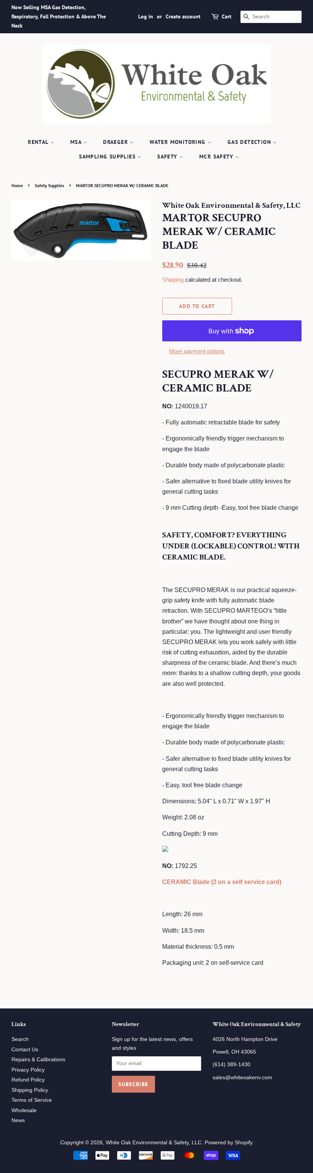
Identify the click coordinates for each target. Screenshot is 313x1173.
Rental (39, 142)
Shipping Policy (29, 1090)
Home (17, 185)
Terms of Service (31, 1100)
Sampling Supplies (108, 156)
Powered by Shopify (229, 1142)
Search (20, 1039)
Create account (183, 16)
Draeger (116, 142)
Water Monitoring (179, 142)
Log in (145, 16)
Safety (168, 156)
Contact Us (24, 1049)
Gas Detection (250, 142)
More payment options (197, 351)
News (18, 1120)
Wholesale (24, 1110)
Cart (226, 16)
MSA (77, 142)
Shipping (173, 279)
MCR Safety (217, 156)
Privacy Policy (28, 1070)
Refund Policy (28, 1080)
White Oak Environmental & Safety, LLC (154, 1142)
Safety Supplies (49, 185)
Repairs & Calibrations (38, 1059)
